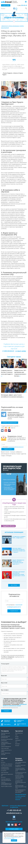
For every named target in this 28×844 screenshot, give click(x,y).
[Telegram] (14, 8)
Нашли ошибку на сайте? (6, 786)
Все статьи (14, 585)
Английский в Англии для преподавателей (20, 773)
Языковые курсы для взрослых (5, 733)
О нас (2, 760)
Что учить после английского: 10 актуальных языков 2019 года (20, 781)
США (16, 734)
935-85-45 (22, 5)
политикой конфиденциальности (16, 447)
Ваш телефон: (5, 690)
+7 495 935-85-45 (14, 810)
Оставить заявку (14, 829)
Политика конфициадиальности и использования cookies (6, 783)
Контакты (3, 8)
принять (14, 840)
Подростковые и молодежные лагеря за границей (6, 743)
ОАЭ (16, 742)
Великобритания (19, 733)
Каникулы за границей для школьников (7, 740)
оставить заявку (5, 5)
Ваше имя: (4, 675)
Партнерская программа (6, 765)
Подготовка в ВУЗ (5, 748)
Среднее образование (6, 746)
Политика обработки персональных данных (6, 779)
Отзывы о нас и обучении (6, 764)
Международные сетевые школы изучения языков (20, 797)
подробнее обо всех (9, 526)
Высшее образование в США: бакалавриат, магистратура (20, 791)
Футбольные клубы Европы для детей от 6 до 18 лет (20, 787)
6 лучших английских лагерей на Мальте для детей (20, 769)
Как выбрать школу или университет (20, 766)
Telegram (14, 819)
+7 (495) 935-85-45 (8, 351)
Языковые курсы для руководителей (5, 736)
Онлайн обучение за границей (5, 754)
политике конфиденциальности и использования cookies (12, 838)
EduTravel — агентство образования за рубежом (14, 806)
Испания (17, 745)
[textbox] (13, 447)
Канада (16, 736)
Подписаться (8, 449)
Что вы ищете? (5, 663)
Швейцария (18, 740)
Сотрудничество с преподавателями (5, 768)
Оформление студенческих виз (7, 775)
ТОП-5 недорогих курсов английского (20, 763)
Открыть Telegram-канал (10, 422)
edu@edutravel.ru (14, 813)
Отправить (6, 710)
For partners (3, 770)
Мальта (16, 738)
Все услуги (3, 777)
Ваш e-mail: (4, 682)
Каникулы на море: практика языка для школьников (19, 777)
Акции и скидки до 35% (21, 724)
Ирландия (17, 743)
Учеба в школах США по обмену (6, 750)
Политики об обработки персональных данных (14, 705)
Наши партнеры (4, 772)
